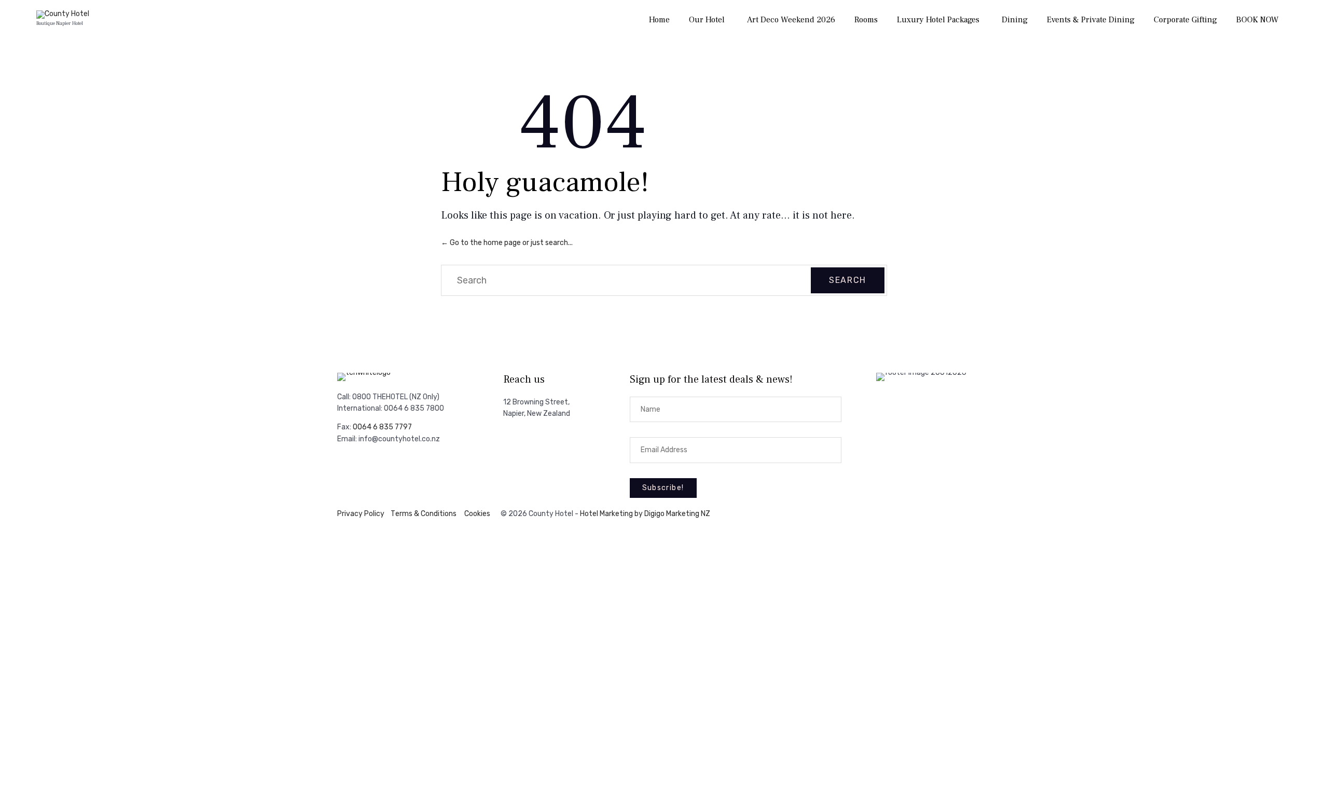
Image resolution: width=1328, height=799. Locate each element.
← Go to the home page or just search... (507, 242)
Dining (1015, 20)
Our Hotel (707, 20)
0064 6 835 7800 (414, 408)
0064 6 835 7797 (382, 427)
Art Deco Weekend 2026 (791, 20)
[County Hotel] (62, 14)
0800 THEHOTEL (380, 396)
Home (659, 20)
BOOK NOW (1257, 20)
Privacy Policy (360, 513)
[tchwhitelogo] (364, 372)
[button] (663, 488)
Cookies (477, 513)
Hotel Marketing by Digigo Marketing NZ (645, 513)
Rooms (866, 20)
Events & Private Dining (1091, 20)
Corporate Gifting (1185, 20)
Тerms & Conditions (424, 513)
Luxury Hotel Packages (938, 20)
